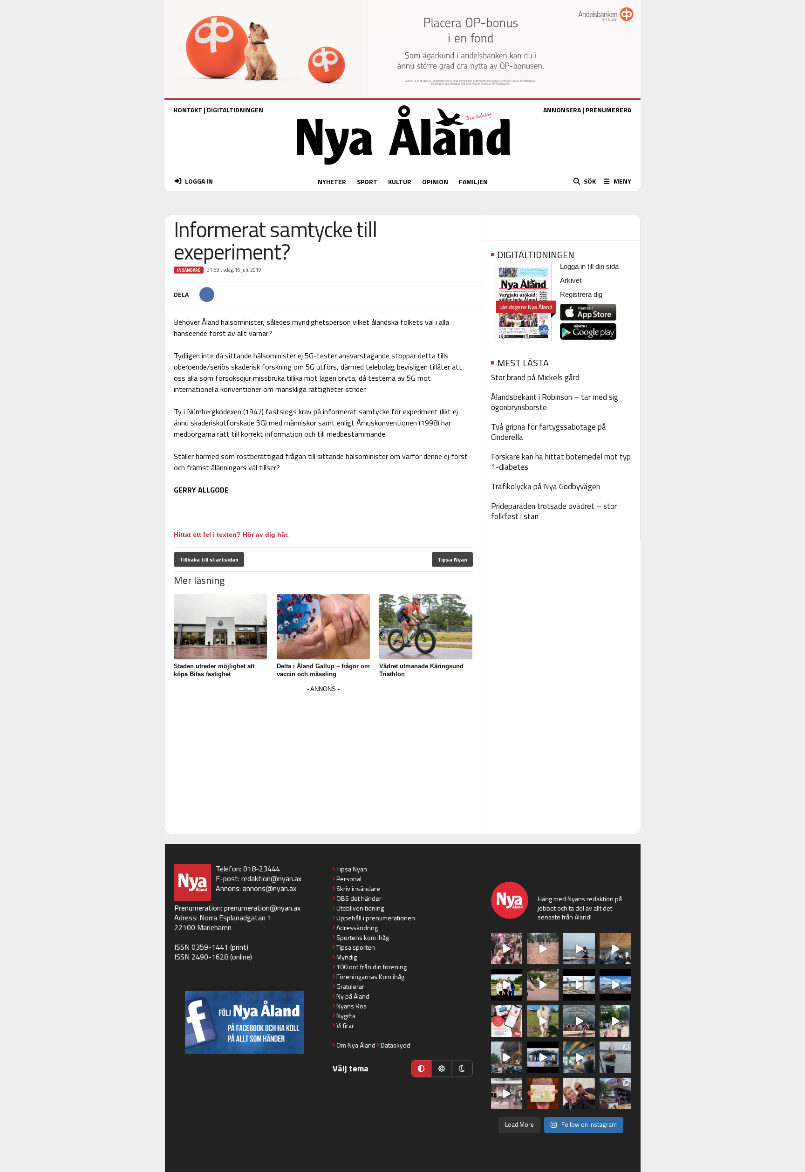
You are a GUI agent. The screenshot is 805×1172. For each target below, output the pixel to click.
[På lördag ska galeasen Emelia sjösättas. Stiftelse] (615, 1094)
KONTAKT (188, 110)
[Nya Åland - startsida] (403, 167)
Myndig (346, 957)
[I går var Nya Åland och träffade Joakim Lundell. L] (579, 1094)
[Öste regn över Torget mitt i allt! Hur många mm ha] (507, 1094)
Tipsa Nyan (452, 559)
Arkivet (570, 280)
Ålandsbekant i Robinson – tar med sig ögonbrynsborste (554, 402)
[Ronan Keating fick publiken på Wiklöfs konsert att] (507, 1057)
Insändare (188, 270)
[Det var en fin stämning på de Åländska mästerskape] (543, 949)
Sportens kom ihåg (362, 937)
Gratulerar (350, 986)
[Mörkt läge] (462, 1068)
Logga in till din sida (589, 266)
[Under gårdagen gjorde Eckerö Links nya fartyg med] (615, 985)
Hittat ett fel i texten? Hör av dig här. (231, 534)
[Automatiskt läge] (421, 1068)
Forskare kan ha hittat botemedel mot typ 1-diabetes (561, 462)
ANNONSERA (562, 110)
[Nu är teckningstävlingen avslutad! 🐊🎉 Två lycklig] (543, 1094)
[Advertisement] (323, 760)
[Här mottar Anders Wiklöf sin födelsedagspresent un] (579, 1057)
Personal (349, 879)
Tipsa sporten (355, 947)
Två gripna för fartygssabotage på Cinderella (548, 432)
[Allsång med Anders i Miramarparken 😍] (543, 1057)
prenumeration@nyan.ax (262, 907)
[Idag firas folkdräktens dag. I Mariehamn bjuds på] (579, 1021)
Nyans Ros (351, 1006)
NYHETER (332, 181)
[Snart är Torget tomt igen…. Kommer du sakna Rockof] (615, 1021)
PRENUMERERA (608, 110)
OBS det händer (359, 898)
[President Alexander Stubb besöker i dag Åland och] (543, 985)
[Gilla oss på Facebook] (244, 1022)
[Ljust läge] (441, 1068)
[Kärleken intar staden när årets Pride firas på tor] (507, 949)
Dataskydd (395, 1045)
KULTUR (399, 181)
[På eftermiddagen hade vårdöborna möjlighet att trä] (507, 985)
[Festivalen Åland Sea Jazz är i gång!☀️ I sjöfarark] (615, 949)
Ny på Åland (352, 996)
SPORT (367, 181)
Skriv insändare (358, 888)
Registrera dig (581, 294)
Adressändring (357, 927)
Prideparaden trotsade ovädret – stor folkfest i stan (554, 511)
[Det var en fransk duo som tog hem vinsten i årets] (579, 985)
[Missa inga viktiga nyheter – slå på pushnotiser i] (507, 1021)
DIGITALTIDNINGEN (235, 110)
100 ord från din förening (371, 967)
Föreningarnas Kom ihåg (370, 976)
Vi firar (345, 1025)
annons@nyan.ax (269, 888)
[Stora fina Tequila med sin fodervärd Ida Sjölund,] (543, 1021)
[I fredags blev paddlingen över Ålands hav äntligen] (579, 949)
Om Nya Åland (355, 1045)
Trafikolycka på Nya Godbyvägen (545, 486)
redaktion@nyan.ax (271, 878)
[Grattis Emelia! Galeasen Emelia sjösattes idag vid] (615, 1057)
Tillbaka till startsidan (209, 559)
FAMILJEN (473, 181)
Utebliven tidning (360, 908)
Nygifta (345, 1016)
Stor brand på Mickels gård (535, 377)
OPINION (435, 181)
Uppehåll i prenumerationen (375, 918)
